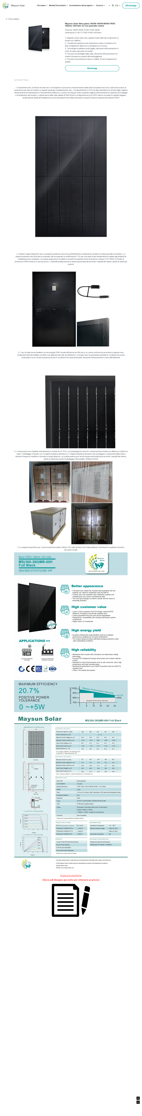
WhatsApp (130, 5)
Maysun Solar (18, 5)
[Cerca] (113, 5)
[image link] (5, 5)
